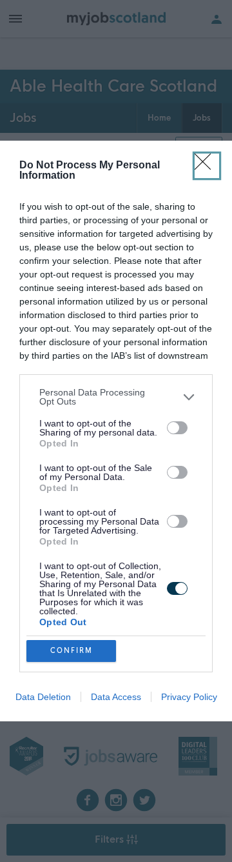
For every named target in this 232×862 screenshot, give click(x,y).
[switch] (177, 427)
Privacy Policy (189, 697)
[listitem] (116, 397)
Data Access (116, 697)
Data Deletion (43, 697)
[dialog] (116, 431)
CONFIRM (71, 650)
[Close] (207, 166)
